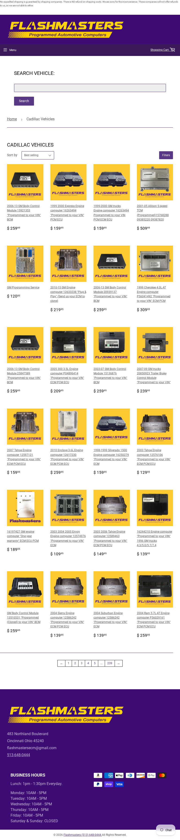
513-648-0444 (18, 755)
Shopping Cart (159, 50)
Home (12, 119)
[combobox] (90, 88)
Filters (166, 155)
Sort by (12, 155)
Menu (12, 50)
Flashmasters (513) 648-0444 (83, 834)
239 (109, 663)
